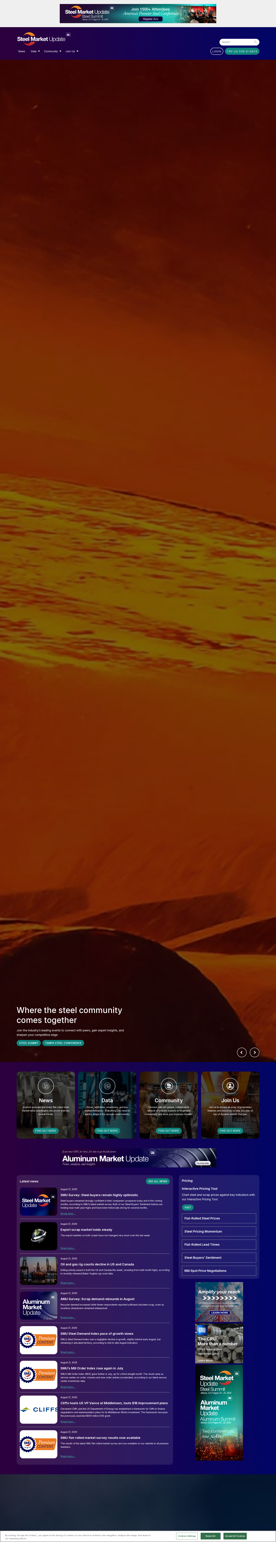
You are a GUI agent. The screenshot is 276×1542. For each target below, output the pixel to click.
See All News (157, 1181)
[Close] (270, 1536)
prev (242, 1052)
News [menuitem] (21, 51)
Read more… (68, 1213)
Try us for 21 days (242, 51)
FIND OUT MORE (45, 1130)
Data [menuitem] (33, 51)
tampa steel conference (63, 1043)
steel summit (28, 1043)
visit (187, 1207)
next (254, 1052)
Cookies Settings (187, 1536)
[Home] (50, 39)
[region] (138, 1536)
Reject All (210, 1536)
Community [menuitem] (51, 51)
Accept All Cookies (235, 1536)
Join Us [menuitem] (70, 51)
